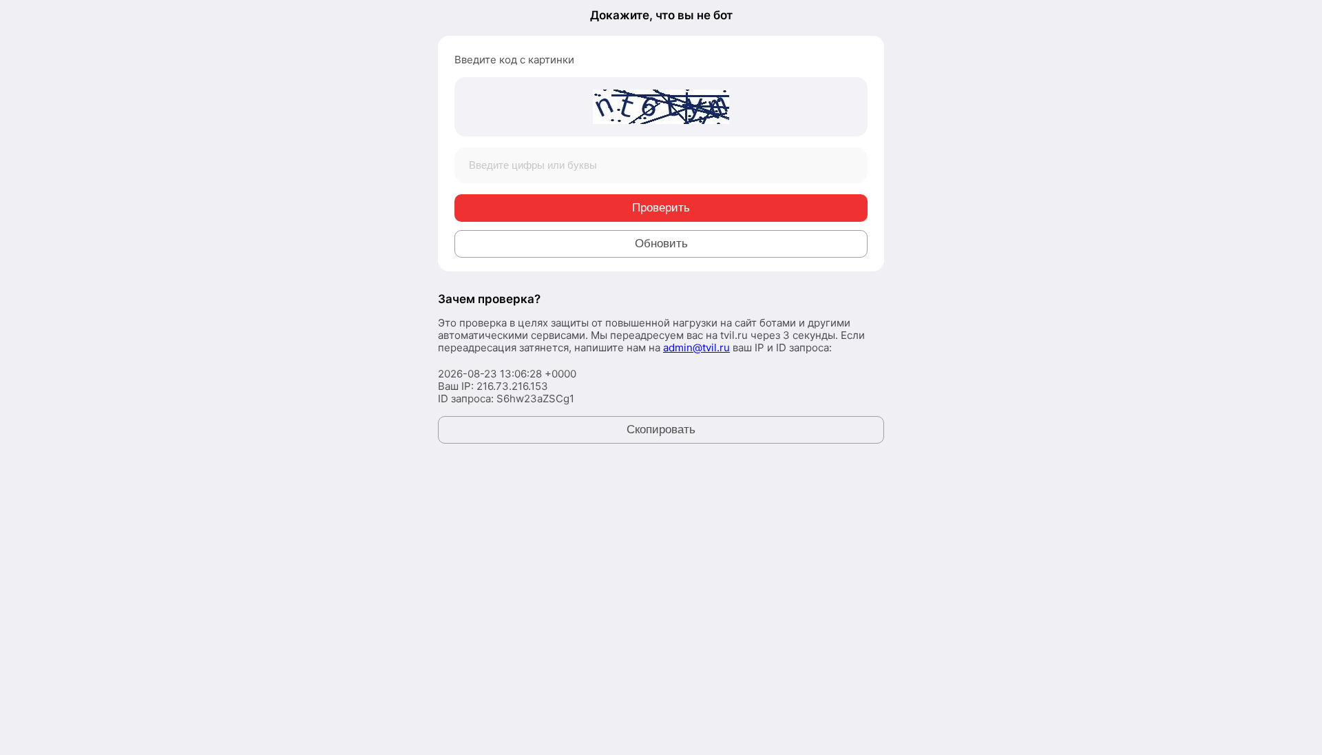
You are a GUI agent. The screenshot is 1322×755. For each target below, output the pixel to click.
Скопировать (661, 429)
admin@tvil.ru (696, 347)
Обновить (661, 243)
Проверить (661, 207)
